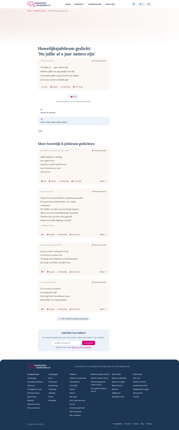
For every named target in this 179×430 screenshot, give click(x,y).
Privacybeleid (117, 424)
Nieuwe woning (33, 404)
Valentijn (51, 393)
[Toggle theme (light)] (141, 4)
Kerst (50, 378)
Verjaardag (31, 378)
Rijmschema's (117, 385)
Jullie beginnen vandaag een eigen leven (54, 151)
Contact (136, 397)
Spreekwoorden (94, 4)
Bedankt (30, 400)
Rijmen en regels (118, 382)
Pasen (50, 397)
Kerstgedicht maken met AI (99, 389)
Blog (142, 424)
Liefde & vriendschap (78, 378)
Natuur (72, 393)
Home (68, 4)
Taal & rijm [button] (110, 4)
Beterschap (31, 397)
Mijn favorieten (76, 411)
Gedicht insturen (139, 382)
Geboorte (31, 385)
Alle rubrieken (75, 415)
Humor (72, 404)
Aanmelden (88, 343)
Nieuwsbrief (138, 393)
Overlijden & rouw (34, 389)
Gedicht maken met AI (99, 378)
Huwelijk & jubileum (40, 11)
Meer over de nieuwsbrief (81, 347)
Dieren (72, 389)
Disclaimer (127, 424)
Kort (40, 131)
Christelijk (73, 385)
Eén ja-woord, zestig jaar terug (51, 245)
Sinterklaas (52, 382)
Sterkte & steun (33, 393)
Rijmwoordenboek (119, 378)
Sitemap (149, 424)
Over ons (136, 378)
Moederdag (53, 385)
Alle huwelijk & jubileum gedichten (74, 319)
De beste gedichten (77, 408)
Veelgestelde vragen (141, 389)
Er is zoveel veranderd (48, 282)
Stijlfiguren (116, 393)
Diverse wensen (33, 408)
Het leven (73, 397)
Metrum (115, 389)
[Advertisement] (89, 27)
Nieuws (136, 424)
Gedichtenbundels (140, 385)
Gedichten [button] (79, 4)
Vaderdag (52, 389)
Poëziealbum (75, 382)
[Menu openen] (149, 4)
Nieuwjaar (52, 400)
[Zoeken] (134, 4)
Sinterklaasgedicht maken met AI (98, 383)
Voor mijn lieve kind (77, 400)
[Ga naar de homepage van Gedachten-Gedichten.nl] (38, 4)
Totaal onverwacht (46, 192)
